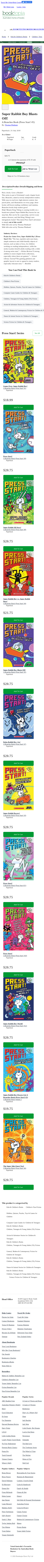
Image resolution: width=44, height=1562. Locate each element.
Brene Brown (6, 1473)
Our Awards (6, 1354)
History (19, 1496)
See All (37, 333)
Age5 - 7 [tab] (22, 138)
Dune (24, 1416)
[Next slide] (4, 1193)
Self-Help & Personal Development (28, 1500)
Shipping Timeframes (24, 1329)
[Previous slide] (9, 1193)
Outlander (25, 1440)
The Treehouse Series (29, 1447)
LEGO (4, 1432)
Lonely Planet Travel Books (11, 1440)
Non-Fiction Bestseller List (11, 1391)
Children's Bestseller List (10, 1380)
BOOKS (16, 29)
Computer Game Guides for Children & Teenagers (23, 1223)
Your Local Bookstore (9, 1346)
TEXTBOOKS (24, 29)
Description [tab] (7, 186)
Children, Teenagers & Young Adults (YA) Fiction (23, 1229)
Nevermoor (26, 1436)
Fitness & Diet (22, 1492)
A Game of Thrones (29, 1405)
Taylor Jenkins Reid (8, 1523)
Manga (19, 1523)
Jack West (25, 1424)
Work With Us (6, 1366)
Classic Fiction (22, 1512)
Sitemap (4, 1337)
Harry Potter (6, 1428)
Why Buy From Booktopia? (11, 1350)
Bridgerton (26, 1409)
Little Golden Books (8, 1436)
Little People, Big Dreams (31, 1428)
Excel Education (7, 1413)
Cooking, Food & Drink (25, 1481)
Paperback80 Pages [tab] (10, 138)
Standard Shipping (23, 1321)
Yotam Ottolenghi (8, 1535)
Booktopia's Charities (9, 1358)
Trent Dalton (6, 1531)
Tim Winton (6, 1527)
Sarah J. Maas (6, 1519)
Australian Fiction (23, 1504)
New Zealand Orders (24, 1337)
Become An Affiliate (8, 1333)
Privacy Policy (7, 1329)
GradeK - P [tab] (34, 138)
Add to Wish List (29, 169)
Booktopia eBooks (8, 1362)
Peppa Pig (5, 1451)
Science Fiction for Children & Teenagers (23, 1277)
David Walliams (7, 1481)
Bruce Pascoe (6, 1477)
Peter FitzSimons (7, 1512)
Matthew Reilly (7, 1508)
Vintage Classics (7, 1459)
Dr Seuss (5, 1416)
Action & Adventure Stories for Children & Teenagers (21, 1237)
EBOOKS (32, 29)
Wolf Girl (25, 1463)
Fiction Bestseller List (9, 1387)
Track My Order (7, 2)
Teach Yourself (7, 1455)
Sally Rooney (6, 1516)
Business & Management (25, 1477)
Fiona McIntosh (7, 1492)
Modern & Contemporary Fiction (28, 1519)
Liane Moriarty (7, 1504)
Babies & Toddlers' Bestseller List (13, 1376)
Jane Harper (6, 1500)
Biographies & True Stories (26, 1473)
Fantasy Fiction (22, 1516)
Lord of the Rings (28, 1432)
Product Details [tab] (19, 186)
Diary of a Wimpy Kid (29, 1413)
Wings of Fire (27, 1459)
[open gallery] (5, 107)
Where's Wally (6, 1463)
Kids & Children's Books (15, 1207)
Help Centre (17, 2)
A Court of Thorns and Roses (32, 1401)
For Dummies (6, 1420)
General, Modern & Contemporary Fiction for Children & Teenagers (22, 1253)
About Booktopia (8, 1342)
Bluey (4, 1409)
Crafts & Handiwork (24, 1484)
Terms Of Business (8, 1325)
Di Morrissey (6, 1484)
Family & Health (22, 1488)
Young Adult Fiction (24, 1531)
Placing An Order (7, 1317)
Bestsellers (6, 1371)
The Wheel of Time (29, 1451)
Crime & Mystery (23, 1508)
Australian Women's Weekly (11, 1405)
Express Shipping (23, 1325)
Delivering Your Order (24, 1333)
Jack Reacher (26, 1420)
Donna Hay (5, 1488)
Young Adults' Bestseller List (11, 1383)
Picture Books (21, 1527)
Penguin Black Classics (9, 1447)
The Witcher (26, 1455)
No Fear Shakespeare (9, 1444)
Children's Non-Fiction (33, 1207)
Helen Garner (6, 1496)
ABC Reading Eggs (8, 1401)
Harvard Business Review (10, 1424)
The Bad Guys (27, 1444)
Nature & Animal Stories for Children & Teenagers (24, 1267)
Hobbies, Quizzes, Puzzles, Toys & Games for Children (22, 1215)
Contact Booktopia (8, 1321)
